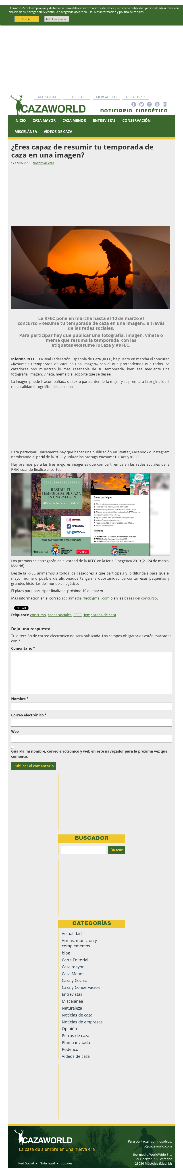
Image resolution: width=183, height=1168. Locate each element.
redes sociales (60, 614)
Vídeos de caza (58, 131)
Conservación (136, 120)
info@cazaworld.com (156, 1146)
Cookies (66, 1163)
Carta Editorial (75, 960)
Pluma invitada (76, 1042)
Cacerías (76, 97)
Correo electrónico (29, 715)
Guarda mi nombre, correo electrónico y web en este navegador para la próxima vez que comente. (89, 754)
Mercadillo (106, 97)
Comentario (23, 648)
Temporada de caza (99, 614)
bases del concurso (140, 598)
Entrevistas (104, 120)
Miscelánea (26, 131)
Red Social (47, 97)
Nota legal (47, 1163)
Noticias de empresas (82, 1022)
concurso (38, 614)
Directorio (135, 97)
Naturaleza (72, 1008)
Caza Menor (74, 120)
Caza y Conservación (81, 987)
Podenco (70, 1049)
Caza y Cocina (74, 980)
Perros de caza (75, 1035)
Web (15, 731)
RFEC (77, 614)
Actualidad (72, 933)
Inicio (20, 120)
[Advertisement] (91, 58)
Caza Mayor (44, 120)
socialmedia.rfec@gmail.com (86, 598)
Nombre (20, 698)
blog (66, 953)
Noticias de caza (43, 163)
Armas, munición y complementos (79, 943)
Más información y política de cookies (118, 12)
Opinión (69, 1028)
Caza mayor (73, 966)
